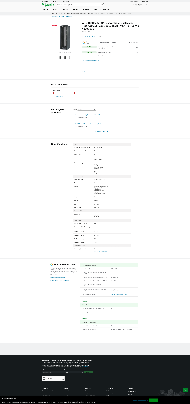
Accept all (153, 400)
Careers (87, 391)
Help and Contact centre (69, 391)
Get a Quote (66, 395)
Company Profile (89, 393)
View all (62, 16)
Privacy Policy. (85, 366)
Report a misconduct (90, 395)
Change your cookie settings (140, 400)
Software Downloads (47, 393)
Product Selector (46, 395)
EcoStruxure (109, 391)
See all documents (58, 96)
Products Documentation (48, 391)
